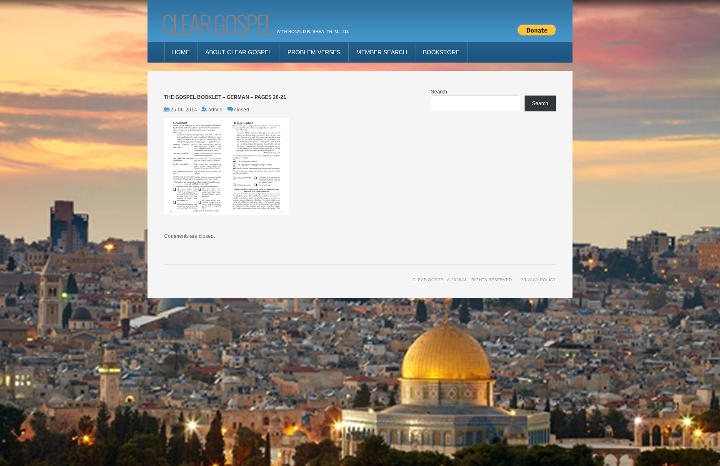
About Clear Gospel (238, 52)
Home (181, 52)
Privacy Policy (538, 279)
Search (439, 92)
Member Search (381, 52)
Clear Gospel (217, 23)
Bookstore (441, 52)
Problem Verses (314, 52)
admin (215, 110)
